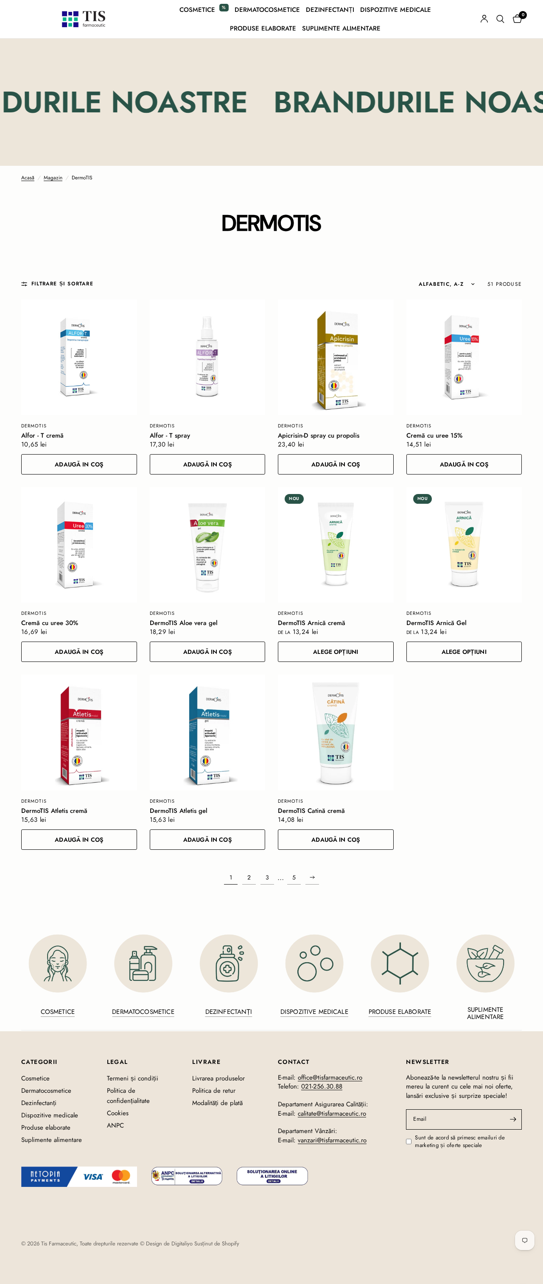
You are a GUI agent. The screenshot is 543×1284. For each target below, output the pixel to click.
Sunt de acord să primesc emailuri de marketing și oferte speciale (459, 1142)
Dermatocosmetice (267, 9)
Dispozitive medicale (395, 9)
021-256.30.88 (321, 1086)
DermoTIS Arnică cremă (311, 623)
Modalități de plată (217, 1103)
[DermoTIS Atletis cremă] (79, 732)
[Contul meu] (484, 19)
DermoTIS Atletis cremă (54, 811)
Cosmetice (197, 9)
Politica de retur (213, 1090)
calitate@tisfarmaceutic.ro (332, 1113)
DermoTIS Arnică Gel (436, 623)
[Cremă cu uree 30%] (79, 545)
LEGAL (117, 1062)
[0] (515, 19)
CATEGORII (39, 1062)
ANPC (115, 1125)
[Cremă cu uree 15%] (464, 357)
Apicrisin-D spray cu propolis (318, 435)
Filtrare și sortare (62, 284)
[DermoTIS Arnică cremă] (336, 545)
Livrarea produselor (218, 1078)
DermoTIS (34, 425)
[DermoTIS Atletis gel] (208, 732)
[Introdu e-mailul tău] (513, 1119)
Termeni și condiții (132, 1078)
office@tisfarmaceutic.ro (330, 1077)
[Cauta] (500, 19)
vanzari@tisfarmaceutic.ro (332, 1140)
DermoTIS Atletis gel (178, 811)
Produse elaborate (263, 28)
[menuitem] (203, 9)
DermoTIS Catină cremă (311, 811)
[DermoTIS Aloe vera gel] (208, 545)
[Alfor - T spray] (208, 357)
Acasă (27, 177)
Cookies (118, 1113)
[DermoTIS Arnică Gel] (464, 545)
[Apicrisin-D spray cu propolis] (336, 357)
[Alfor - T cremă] (79, 357)
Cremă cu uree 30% (49, 623)
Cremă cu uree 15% (434, 435)
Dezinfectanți (330, 9)
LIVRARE (206, 1062)
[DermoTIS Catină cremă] (336, 732)
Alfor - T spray (170, 435)
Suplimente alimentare (341, 28)
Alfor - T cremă (42, 435)
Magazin (53, 177)
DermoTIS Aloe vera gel (184, 623)
